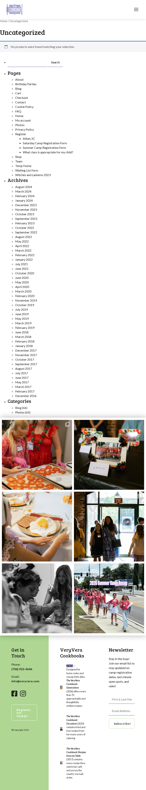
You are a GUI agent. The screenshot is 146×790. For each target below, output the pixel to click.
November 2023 (26, 209)
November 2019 (26, 300)
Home (3, 21)
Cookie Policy (24, 106)
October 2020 (24, 273)
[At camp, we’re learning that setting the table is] (37, 527)
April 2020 (22, 287)
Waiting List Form (26, 170)
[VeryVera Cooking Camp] (14, 9)
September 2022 (26, 232)
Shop (18, 156)
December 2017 (25, 350)
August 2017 (23, 368)
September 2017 (26, 364)
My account (23, 120)
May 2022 (22, 241)
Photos (20, 125)
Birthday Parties (25, 84)
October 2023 (24, 214)
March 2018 (23, 336)
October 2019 (24, 305)
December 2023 (25, 205)
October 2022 (24, 227)
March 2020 (23, 291)
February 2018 (24, 341)
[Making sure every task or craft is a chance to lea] (37, 598)
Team (18, 161)
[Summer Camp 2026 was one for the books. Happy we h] (109, 598)
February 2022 (24, 255)
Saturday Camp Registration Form (45, 143)
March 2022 (23, 250)
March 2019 (23, 323)
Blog (18, 88)
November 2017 (26, 355)
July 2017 (21, 373)
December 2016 (25, 396)
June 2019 (22, 314)
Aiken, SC (29, 138)
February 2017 (24, 391)
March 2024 (23, 191)
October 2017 (24, 359)
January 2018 (24, 346)
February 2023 (24, 223)
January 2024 (24, 200)
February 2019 (24, 327)
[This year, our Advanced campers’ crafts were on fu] (109, 455)
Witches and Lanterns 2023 (33, 175)
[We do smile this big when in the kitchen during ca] (37, 455)
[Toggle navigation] (136, 9)
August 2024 (23, 187)
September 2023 (26, 218)
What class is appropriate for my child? (48, 152)
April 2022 (22, 246)
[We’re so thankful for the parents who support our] (109, 527)
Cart (18, 93)
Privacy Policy (24, 129)
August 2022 (23, 237)
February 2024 (24, 196)
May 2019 (22, 318)
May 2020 (22, 282)
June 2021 (22, 268)
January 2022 (24, 259)
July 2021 (21, 264)
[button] (122, 723)
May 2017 (22, 382)
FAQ (18, 111)
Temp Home (23, 166)
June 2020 (22, 277)
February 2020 (24, 296)
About (19, 79)
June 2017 (22, 377)
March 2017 (23, 386)
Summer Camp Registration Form (44, 147)
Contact (20, 102)
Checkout (21, 97)
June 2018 (22, 332)
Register (20, 134)
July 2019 (21, 309)
